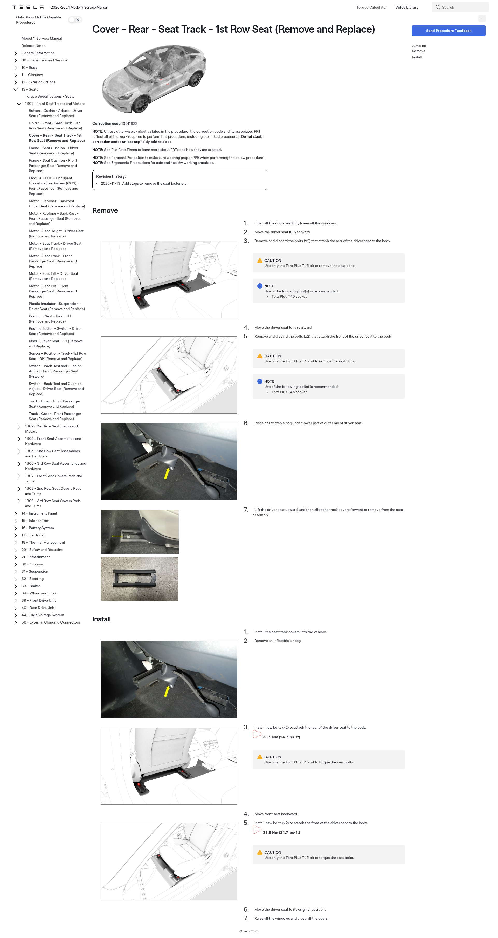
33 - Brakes (31, 586)
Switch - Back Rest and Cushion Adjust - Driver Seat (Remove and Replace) (56, 388)
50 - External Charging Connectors (51, 622)
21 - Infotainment (36, 557)
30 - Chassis (32, 564)
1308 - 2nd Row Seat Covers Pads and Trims (53, 491)
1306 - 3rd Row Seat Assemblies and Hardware (55, 466)
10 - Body (29, 67)
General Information (38, 53)
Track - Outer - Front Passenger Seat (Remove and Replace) (55, 416)
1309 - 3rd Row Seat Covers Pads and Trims (53, 503)
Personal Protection (127, 157)
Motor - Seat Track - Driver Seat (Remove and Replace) (55, 246)
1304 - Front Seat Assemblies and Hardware (53, 441)
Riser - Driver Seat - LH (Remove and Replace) (56, 343)
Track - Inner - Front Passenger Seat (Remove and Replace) (54, 403)
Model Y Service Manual (42, 38)
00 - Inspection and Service (44, 60)
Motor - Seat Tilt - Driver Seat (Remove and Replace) (53, 276)
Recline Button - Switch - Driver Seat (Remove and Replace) (55, 331)
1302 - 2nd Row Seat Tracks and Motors (51, 428)
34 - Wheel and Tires (39, 593)
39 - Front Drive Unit (39, 600)
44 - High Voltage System (43, 615)
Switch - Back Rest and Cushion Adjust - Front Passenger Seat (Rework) (55, 371)
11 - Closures (32, 75)
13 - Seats (30, 89)
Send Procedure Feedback (449, 31)
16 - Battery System (38, 528)
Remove (418, 51)
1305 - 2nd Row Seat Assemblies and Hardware (52, 453)
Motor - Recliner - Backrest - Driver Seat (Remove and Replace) (57, 203)
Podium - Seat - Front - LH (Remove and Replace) (51, 318)
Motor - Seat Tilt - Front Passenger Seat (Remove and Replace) (53, 291)
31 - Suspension (35, 571)
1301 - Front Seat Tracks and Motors (55, 103)
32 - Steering (33, 579)
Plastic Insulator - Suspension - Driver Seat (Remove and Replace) (57, 306)
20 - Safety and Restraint (42, 549)
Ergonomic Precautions (130, 163)
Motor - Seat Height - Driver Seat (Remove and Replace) (56, 233)
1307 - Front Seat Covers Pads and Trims (53, 478)
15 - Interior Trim (35, 520)
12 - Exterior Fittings (38, 82)
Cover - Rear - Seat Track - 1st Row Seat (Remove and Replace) (57, 138)
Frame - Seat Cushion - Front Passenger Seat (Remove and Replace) (53, 165)
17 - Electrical (33, 535)
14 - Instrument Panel (39, 513)
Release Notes (33, 46)
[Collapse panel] (482, 18)
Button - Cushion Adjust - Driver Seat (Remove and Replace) (55, 113)
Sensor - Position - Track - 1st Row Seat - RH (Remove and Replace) (57, 356)
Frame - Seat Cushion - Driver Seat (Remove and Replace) (53, 150)
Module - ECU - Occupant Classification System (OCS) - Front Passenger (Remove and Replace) (54, 186)
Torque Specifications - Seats (49, 96)
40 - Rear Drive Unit (38, 608)
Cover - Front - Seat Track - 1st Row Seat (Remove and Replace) (55, 125)
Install (417, 57)
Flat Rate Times (124, 150)
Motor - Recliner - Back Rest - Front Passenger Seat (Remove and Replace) (54, 218)
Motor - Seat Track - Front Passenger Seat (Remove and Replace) (53, 261)
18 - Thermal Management (43, 542)
